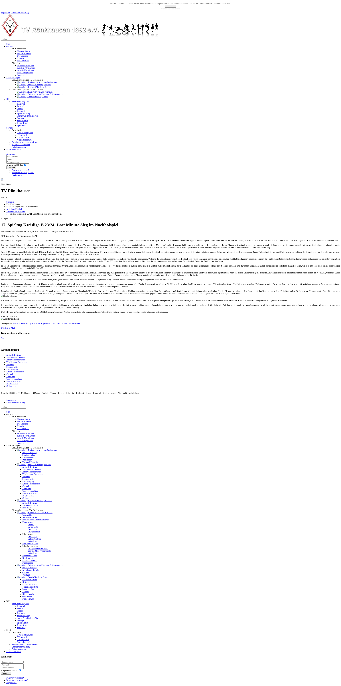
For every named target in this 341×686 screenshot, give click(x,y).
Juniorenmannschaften (15, 360)
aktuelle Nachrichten (26, 66)
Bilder (9, 99)
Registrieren (17, 175)
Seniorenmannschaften (15, 357)
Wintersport (27, 460)
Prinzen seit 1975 (29, 556)
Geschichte (27, 515)
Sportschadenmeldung (21, 144)
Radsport (21, 111)
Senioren (24, 323)
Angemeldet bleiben (14, 165)
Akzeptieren (170, 6)
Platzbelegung (12, 369)
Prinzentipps (27, 563)
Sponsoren (10, 376)
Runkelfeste (22, 123)
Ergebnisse (45, 323)
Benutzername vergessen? (23, 172)
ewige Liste (32, 541)
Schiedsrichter (12, 367)
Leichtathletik (28, 457)
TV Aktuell (22, 135)
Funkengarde (27, 522)
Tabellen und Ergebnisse (16, 362)
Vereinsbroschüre (24, 140)
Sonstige (20, 118)
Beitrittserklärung (19, 147)
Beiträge (25, 582)
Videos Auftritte (34, 539)
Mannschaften (28, 589)
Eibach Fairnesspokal (15, 372)
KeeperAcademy (13, 382)
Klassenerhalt (74, 323)
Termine (20, 75)
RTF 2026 (26, 508)
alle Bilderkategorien (20, 101)
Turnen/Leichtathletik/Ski (27, 116)
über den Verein (23, 51)
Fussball (20, 106)
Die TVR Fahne (24, 53)
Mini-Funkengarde (30, 544)
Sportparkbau (22, 120)
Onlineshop (11, 386)
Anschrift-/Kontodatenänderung (25, 142)
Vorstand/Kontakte (30, 505)
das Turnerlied (23, 61)
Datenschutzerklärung (20, 12)
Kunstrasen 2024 (13, 149)
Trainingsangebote (30, 587)
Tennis (20, 108)
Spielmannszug (23, 113)
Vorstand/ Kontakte (30, 462)
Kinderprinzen (28, 558)
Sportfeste (21, 125)
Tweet (3, 338)
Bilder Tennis (28, 594)
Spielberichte (34, 323)
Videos (31, 524)
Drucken (5, 328)
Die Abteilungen (13, 77)
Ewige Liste (33, 527)
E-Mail (12, 328)
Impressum (5, 12)
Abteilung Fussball (14, 209)
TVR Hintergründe (25, 132)
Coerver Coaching (14, 379)
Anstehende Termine (31, 570)
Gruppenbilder (34, 532)
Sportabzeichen (28, 455)
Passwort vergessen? (20, 170)
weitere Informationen (170, 9)
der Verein (10, 46)
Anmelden (10, 154)
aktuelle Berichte (29, 452)
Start (8, 44)
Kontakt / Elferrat (29, 560)
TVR (53, 323)
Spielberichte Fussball (15, 211)
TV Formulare (23, 137)
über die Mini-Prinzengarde (39, 551)
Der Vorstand (22, 56)
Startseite (10, 202)
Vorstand (10, 364)
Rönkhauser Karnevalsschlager (35, 520)
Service (9, 128)
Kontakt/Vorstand (29, 584)
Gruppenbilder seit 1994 (38, 548)
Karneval (21, 104)
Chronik (20, 58)
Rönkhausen (62, 323)
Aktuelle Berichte (13, 355)
